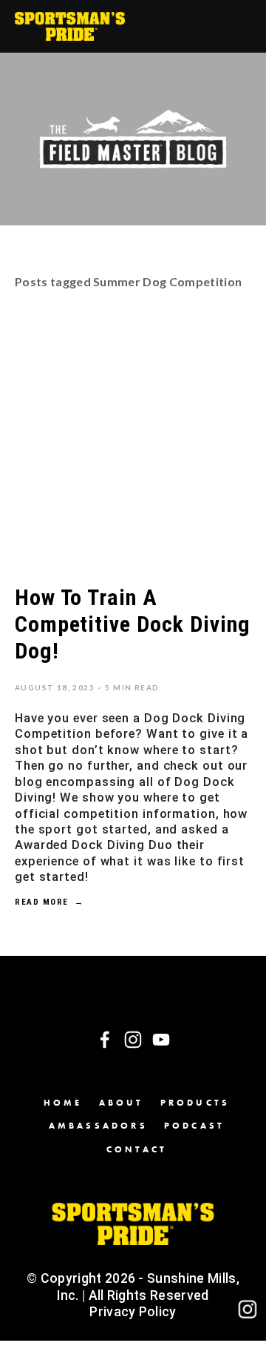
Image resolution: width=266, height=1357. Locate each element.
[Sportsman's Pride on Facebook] (105, 1040)
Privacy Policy (132, 1311)
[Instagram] (133, 1040)
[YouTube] (161, 1040)
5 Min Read (132, 687)
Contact (136, 1149)
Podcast (194, 1125)
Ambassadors (98, 1125)
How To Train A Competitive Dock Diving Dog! (132, 624)
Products (195, 1102)
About (121, 1102)
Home (63, 1102)
